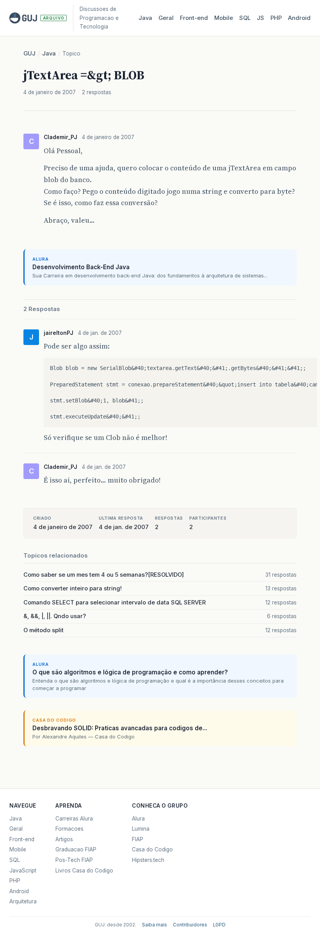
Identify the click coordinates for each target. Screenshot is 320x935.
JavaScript (22, 870)
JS (260, 17)
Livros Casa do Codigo (84, 870)
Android (299, 17)
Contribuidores (190, 925)
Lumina (140, 829)
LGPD (219, 925)
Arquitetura (23, 901)
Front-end (21, 839)
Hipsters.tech (148, 860)
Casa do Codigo (152, 849)
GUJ (29, 53)
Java (145, 17)
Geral (166, 17)
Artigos (64, 839)
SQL (245, 17)
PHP (276, 17)
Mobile (223, 17)
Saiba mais (154, 925)
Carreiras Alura (74, 818)
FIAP (137, 839)
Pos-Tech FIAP (74, 860)
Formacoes (69, 829)
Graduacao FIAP (75, 849)
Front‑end (194, 17)
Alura (138, 818)
